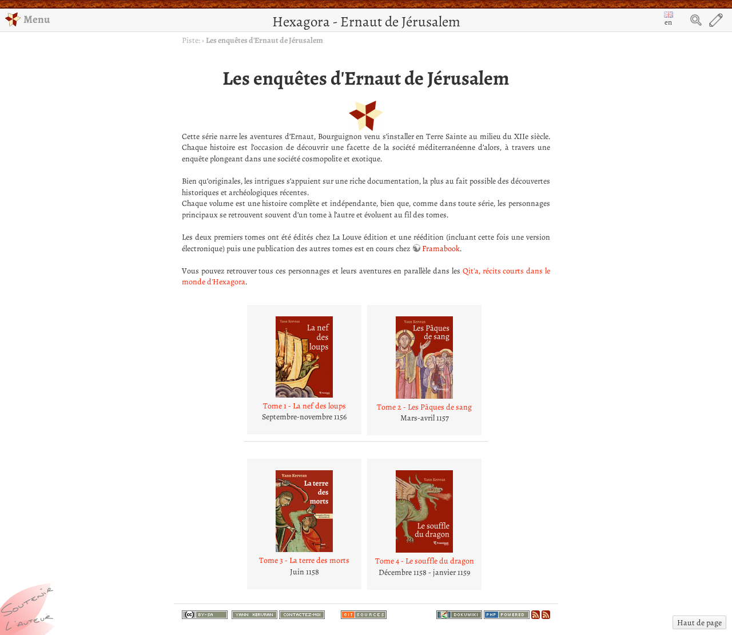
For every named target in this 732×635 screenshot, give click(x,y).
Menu (36, 19)
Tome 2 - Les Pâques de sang (424, 407)
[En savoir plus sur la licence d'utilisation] (205, 616)
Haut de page (699, 622)
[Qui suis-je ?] (254, 613)
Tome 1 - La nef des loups (304, 405)
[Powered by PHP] (507, 613)
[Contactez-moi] (302, 613)
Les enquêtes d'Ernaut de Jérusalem (264, 40)
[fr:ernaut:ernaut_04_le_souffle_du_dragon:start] (424, 511)
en (668, 22)
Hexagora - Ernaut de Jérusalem (366, 21)
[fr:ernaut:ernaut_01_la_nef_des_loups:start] (304, 357)
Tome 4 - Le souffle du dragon (424, 560)
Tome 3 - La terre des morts (304, 560)
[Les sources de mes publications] (364, 613)
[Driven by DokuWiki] (459, 613)
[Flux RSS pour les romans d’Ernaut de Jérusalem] (546, 613)
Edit (716, 20)
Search (696, 20)
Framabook (441, 248)
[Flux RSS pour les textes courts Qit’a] (535, 613)
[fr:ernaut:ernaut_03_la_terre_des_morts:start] (304, 511)
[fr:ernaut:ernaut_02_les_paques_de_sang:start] (424, 357)
